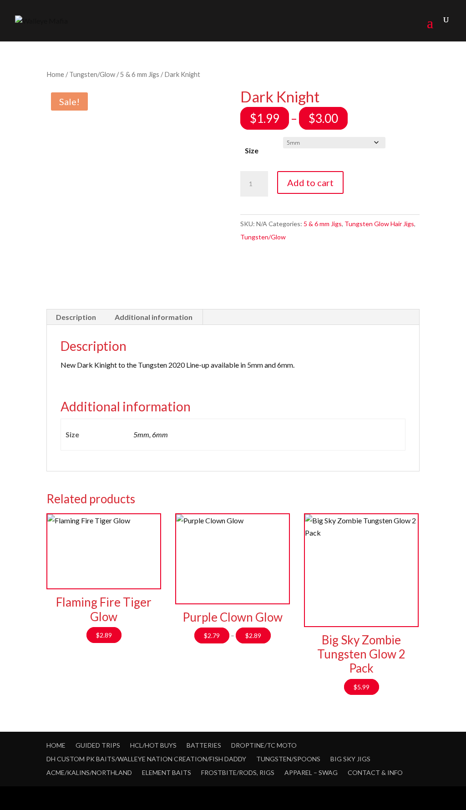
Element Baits (166, 772)
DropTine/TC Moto (264, 745)
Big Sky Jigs (350, 759)
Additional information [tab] (153, 317)
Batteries (204, 745)
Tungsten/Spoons (288, 759)
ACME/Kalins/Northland (89, 772)
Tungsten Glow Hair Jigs (379, 224)
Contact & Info (375, 772)
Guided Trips (98, 745)
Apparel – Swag (311, 772)
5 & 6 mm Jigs (139, 74)
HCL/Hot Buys (153, 745)
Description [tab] (76, 317)
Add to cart (310, 182)
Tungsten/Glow (92, 74)
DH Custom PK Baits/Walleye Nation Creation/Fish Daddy (146, 759)
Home (55, 74)
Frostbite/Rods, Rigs (237, 772)
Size (251, 150)
